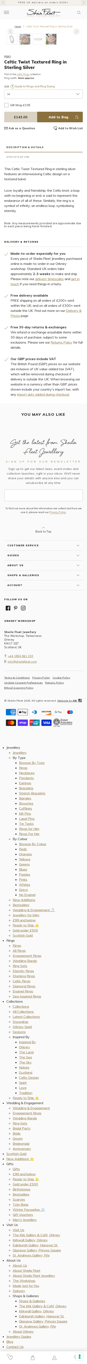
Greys (23, 890)
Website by (67, 700)
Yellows (24, 859)
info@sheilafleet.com (22, 661)
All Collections (23, 1011)
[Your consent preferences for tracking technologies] (80, 1357)
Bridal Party (22, 1128)
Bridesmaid (21, 1143)
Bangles (25, 798)
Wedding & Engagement (31, 1108)
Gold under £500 (25, 930)
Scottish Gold (23, 935)
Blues (23, 869)
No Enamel (27, 895)
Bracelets (26, 788)
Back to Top (43, 531)
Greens (24, 864)
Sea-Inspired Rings (27, 996)
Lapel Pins (27, 818)
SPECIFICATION (17, 157)
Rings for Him (29, 829)
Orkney (24, 1047)
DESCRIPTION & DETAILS (25, 147)
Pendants (26, 778)
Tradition (25, 1093)
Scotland (25, 1072)
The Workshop (24, 1281)
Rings (23, 768)
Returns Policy (61, 342)
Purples (24, 874)
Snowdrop (20, 1022)
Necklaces (27, 773)
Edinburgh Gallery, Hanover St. (35, 1245)
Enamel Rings (23, 991)
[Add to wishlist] (10, 1357)
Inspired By (27, 1042)
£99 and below (24, 920)
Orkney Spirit (22, 1027)
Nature (24, 1067)
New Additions (24, 900)
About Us (20, 1265)
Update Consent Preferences (23, 682)
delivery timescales (49, 279)
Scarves (19, 1199)
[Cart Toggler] (32, 1357)
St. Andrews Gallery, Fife (31, 1255)
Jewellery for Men (26, 915)
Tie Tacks (26, 824)
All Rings (19, 950)
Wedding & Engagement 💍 (34, 910)
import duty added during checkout (43, 394)
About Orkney (23, 1331)
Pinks (23, 879)
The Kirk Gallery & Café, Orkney (36, 1235)
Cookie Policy (61, 677)
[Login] (54, 1357)
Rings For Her (29, 834)
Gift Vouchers (23, 1215)
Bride (16, 1133)
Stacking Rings (24, 976)
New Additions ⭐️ (20, 1159)
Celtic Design (29, 1077)
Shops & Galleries (32, 1301)
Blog (9, 1341)
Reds (23, 849)
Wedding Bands (25, 961)
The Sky (25, 1062)
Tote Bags (21, 1204)
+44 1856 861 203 (20, 656)
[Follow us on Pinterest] (15, 608)
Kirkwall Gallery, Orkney (30, 1240)
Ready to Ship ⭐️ (26, 925)
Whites (24, 884)
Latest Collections (26, 1016)
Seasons (19, 1032)
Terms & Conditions (17, 677)
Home (18, 26)
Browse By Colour (32, 844)
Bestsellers (21, 905)
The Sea (25, 1057)
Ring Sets (20, 966)
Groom (18, 1138)
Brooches (26, 803)
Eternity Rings (23, 971)
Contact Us (15, 1347)
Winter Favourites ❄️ (29, 1209)
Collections (21, 1006)
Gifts (16, 1169)
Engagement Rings (27, 956)
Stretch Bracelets (32, 793)
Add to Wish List (70, 128)
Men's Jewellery (25, 1220)
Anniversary (22, 1149)
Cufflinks (25, 808)
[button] (79, 13)
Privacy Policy (57, 512)
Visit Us (18, 1230)
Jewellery (20, 752)
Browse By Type (32, 763)
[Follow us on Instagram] (23, 608)
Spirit (23, 1082)
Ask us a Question (22, 128)
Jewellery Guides (18, 1336)
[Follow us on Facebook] (8, 608)
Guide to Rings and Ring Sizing (34, 86)
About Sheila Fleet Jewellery (34, 1275)
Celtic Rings (23, 74)
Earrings (25, 783)
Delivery (19, 1291)
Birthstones (21, 1189)
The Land (26, 1052)
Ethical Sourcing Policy (18, 687)
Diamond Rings (24, 986)
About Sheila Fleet (26, 1270)
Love (23, 1088)
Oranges (25, 854)
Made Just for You (26, 1286)
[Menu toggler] (6, 12)
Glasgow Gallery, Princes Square (37, 1250)
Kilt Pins (25, 813)
